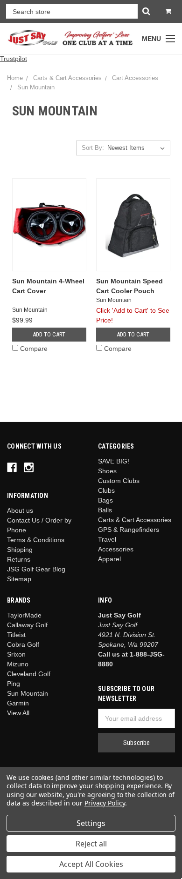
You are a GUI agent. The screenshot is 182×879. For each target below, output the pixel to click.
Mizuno (17, 664)
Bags (105, 500)
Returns (18, 559)
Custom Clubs (119, 480)
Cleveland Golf (28, 674)
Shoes (107, 471)
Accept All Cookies (91, 864)
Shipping (20, 549)
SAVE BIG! (113, 461)
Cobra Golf (23, 644)
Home (15, 77)
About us (20, 510)
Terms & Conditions (35, 540)
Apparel (109, 559)
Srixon (16, 654)
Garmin (18, 703)
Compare (34, 348)
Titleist (16, 634)
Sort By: (93, 147)
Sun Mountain (36, 87)
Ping (13, 683)
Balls (105, 510)
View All (18, 713)
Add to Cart (49, 334)
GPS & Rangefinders (128, 529)
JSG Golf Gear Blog (36, 569)
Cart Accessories (135, 77)
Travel (107, 539)
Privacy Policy (104, 802)
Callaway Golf (27, 625)
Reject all (91, 844)
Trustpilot (13, 58)
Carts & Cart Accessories (67, 77)
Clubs (106, 490)
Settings (91, 823)
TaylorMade (24, 615)
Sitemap (19, 579)
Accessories (115, 549)
